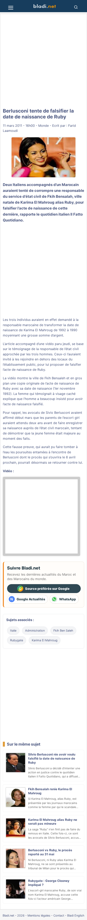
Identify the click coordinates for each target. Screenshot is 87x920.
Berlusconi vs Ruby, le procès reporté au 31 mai (50, 852)
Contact (58, 915)
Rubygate (16, 640)
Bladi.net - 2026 (13, 915)
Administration (35, 630)
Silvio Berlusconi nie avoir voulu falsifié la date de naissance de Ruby (51, 758)
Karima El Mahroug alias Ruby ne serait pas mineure (52, 822)
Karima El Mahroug (44, 640)
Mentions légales (39, 915)
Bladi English (75, 915)
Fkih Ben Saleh (63, 630)
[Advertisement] (43, 61)
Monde (43, 126)
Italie (13, 630)
